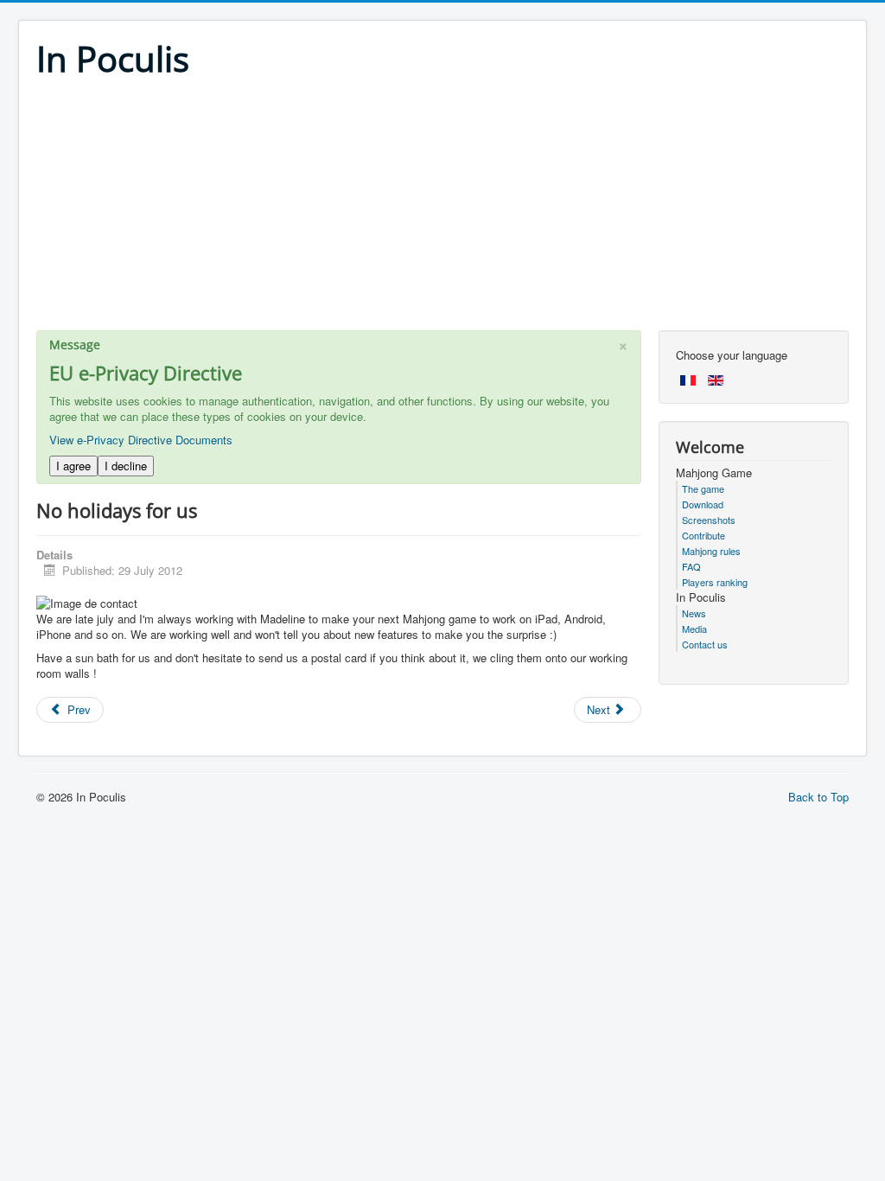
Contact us (705, 644)
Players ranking (715, 582)
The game (703, 488)
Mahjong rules (711, 551)
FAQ (691, 566)
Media (694, 628)
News (694, 613)
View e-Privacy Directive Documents (140, 439)
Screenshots (708, 520)
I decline (126, 465)
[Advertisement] (442, 209)
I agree (73, 465)
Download (702, 504)
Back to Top (818, 796)
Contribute (703, 535)
